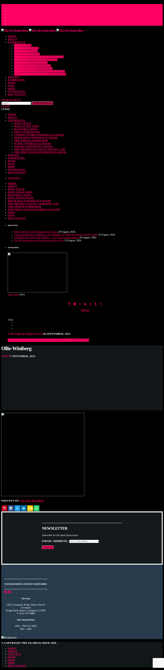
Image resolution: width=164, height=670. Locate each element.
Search (42, 103)
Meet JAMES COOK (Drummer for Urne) (36, 231)
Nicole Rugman (32, 501)
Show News (24, 334)
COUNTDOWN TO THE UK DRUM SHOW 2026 (32, 5)
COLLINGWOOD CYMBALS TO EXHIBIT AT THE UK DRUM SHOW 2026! (56, 234)
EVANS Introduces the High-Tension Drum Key (39, 240)
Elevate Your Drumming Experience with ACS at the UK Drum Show (48, 340)
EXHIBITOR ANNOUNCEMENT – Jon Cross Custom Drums (46, 237)
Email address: (55, 541)
